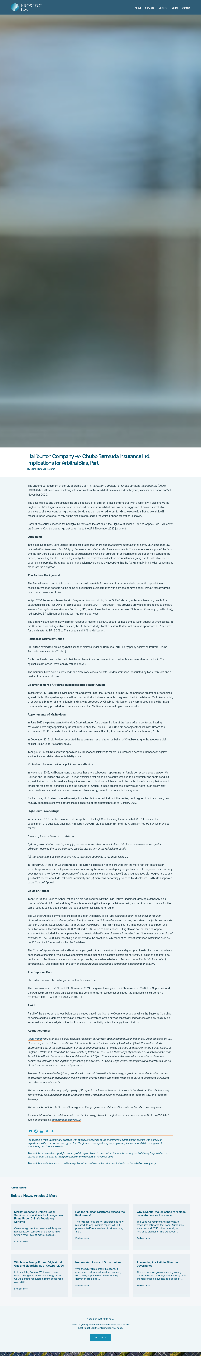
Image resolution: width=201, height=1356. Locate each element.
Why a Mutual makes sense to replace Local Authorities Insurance (161, 1213)
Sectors (163, 7)
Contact (186, 7)
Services (149, 7)
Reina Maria (35, 1038)
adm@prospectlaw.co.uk (66, 1119)
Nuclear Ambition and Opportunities (98, 1262)
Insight (174, 7)
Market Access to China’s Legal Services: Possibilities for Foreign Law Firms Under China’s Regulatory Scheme (38, 1216)
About (138, 7)
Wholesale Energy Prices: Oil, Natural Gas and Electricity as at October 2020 (39, 1264)
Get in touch (100, 1337)
